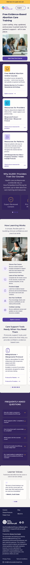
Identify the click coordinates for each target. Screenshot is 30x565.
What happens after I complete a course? (14, 421)
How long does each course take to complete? (14, 430)
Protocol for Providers (11, 381)
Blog (19, 510)
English (19, 8)
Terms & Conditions (21, 559)
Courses (5, 510)
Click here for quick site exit (15, 2)
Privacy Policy (7, 559)
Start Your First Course (15, 58)
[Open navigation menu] (28, 8)
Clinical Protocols (7, 512)
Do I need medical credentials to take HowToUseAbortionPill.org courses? (13, 456)
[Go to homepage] (7, 8)
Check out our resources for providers (12, 127)
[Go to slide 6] (19, 387)
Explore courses (8, 93)
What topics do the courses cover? (12, 438)
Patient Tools (6, 515)
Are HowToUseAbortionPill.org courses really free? (13, 446)
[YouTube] (23, 522)
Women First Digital (15, 534)
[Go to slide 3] (15, 212)
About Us (20, 514)
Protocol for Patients (11, 377)
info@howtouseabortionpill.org (13, 562)
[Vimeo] (20, 522)
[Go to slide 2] (14, 212)
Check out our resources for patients (12, 165)
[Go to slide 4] (17, 212)
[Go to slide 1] (12, 212)
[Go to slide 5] (17, 387)
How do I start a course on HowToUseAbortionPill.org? (12, 413)
